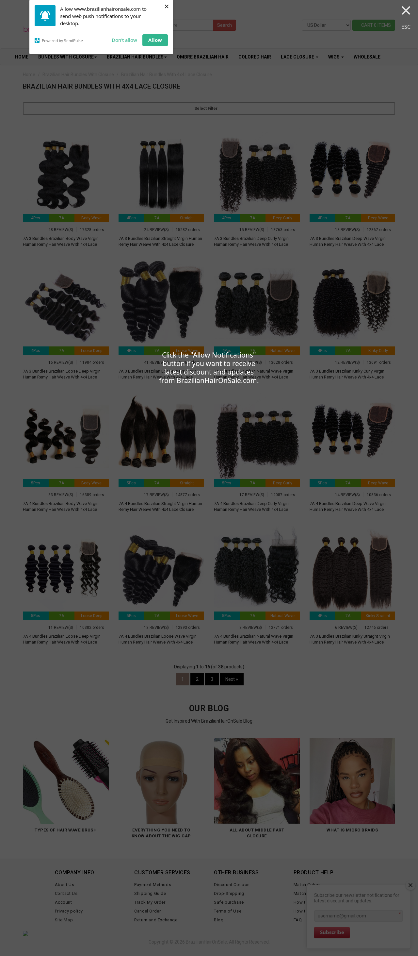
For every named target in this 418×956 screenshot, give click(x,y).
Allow (155, 40)
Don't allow (124, 40)
